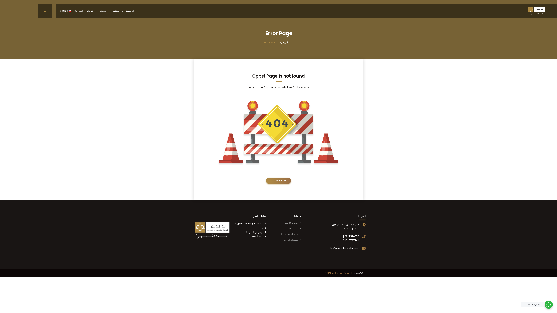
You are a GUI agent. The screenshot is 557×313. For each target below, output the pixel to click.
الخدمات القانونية (292, 223)
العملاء (90, 11)
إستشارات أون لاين (291, 240)
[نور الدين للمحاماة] (536, 11)
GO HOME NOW (278, 180)
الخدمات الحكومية (291, 228)
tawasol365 (358, 273)
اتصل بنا (79, 11)
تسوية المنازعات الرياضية (288, 234)
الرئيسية (130, 11)
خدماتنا (103, 11)
